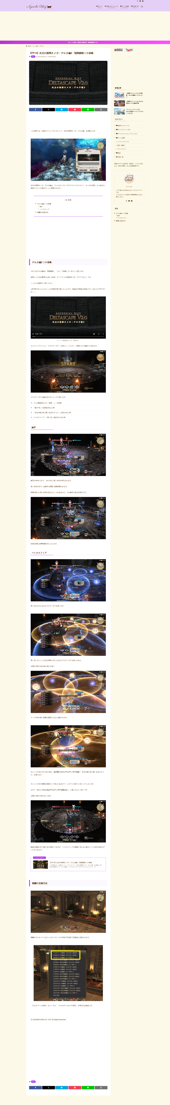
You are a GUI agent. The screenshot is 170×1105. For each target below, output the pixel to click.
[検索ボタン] (142, 6)
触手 (41, 206)
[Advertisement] (85, 26)
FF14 (33, 56)
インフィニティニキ (123, 141)
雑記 (119, 153)
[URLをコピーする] (101, 109)
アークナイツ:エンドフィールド (128, 134)
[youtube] (140, 1)
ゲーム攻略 (121, 138)
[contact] (142, 1)
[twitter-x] (137, 1)
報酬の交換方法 (42, 212)
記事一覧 (120, 157)
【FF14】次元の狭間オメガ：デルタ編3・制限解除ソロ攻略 (70, 862)
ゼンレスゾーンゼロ (124, 129)
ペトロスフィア (44, 209)
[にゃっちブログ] (39, 7)
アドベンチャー (121, 149)
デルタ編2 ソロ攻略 (44, 204)
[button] (35, 109)
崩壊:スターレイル (123, 125)
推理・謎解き (121, 145)
